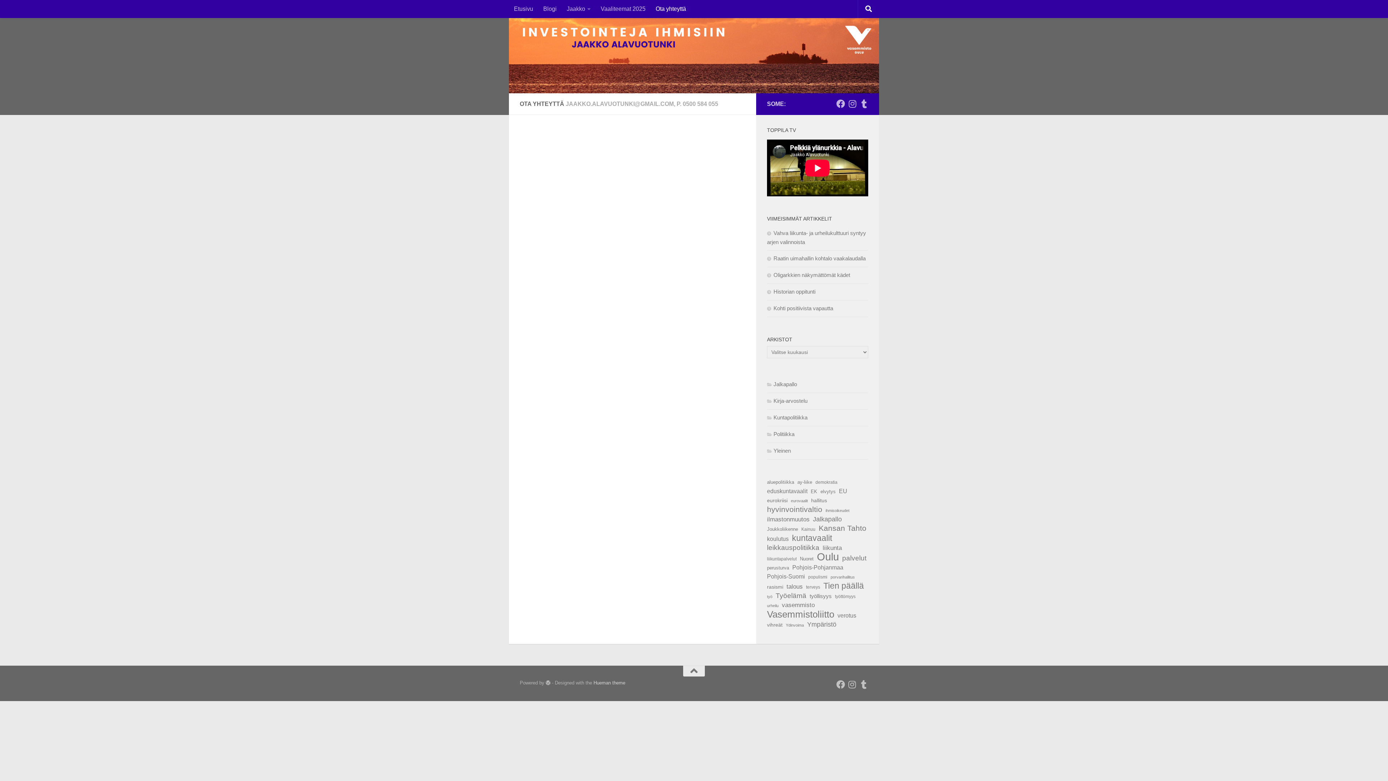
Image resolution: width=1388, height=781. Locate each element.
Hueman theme (609, 683)
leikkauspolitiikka (793, 547)
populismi (817, 577)
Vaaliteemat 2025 (623, 9)
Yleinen (782, 451)
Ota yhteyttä (671, 9)
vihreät (775, 625)
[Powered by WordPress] (548, 682)
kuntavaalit (812, 538)
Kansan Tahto (842, 528)
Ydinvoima (795, 625)
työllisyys (821, 596)
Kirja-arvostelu (790, 401)
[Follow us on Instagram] (852, 103)
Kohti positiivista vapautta (803, 308)
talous (795, 586)
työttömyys (845, 596)
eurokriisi (777, 500)
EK (814, 491)
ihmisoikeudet (837, 510)
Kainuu (808, 529)
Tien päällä (843, 585)
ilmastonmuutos (788, 519)
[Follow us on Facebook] (840, 103)
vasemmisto (798, 605)
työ (769, 596)
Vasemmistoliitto (800, 614)
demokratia (826, 482)
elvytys (828, 491)
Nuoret (807, 559)
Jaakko (576, 9)
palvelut (854, 558)
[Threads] (864, 103)
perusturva (778, 568)
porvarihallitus (843, 577)
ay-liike (804, 482)
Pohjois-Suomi (786, 576)
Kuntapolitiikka (790, 417)
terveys (813, 587)
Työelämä (791, 595)
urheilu (773, 605)
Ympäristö (821, 624)
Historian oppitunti (794, 292)
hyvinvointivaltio (794, 509)
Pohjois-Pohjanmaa (817, 567)
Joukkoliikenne (782, 529)
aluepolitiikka (780, 482)
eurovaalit (799, 501)
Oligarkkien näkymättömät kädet (812, 275)
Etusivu (523, 9)
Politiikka (784, 434)
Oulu (828, 556)
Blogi (550, 9)
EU (843, 491)
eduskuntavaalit (787, 491)
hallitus (819, 500)
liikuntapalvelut (782, 559)
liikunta (832, 547)
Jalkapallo (785, 384)
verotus (846, 616)
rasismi (775, 587)
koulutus (778, 538)
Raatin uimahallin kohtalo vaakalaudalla (820, 258)
